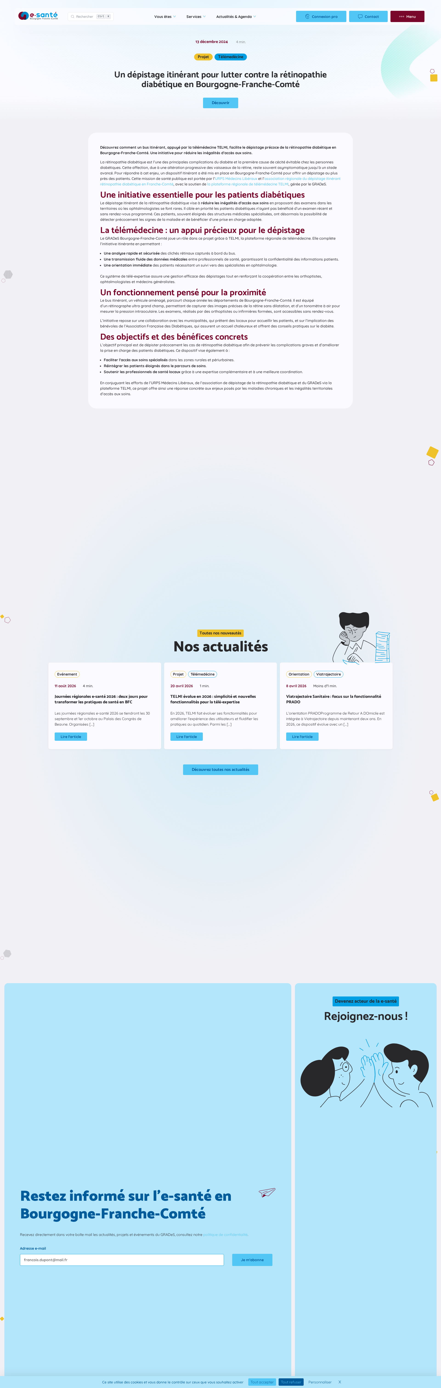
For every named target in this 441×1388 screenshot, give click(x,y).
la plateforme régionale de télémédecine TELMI (247, 184)
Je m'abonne (252, 1259)
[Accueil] (38, 16)
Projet (203, 57)
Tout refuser (291, 1382)
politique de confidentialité (225, 1234)
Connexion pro (325, 16)
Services (194, 16)
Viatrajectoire (328, 674)
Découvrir (220, 102)
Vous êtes (163, 16)
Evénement (67, 674)
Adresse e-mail (33, 1248)
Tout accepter (262, 1382)
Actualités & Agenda (234, 16)
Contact (372, 16)
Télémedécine (230, 57)
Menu (411, 16)
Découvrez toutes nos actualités (220, 769)
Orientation (299, 674)
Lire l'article (71, 736)
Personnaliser (320, 1382)
